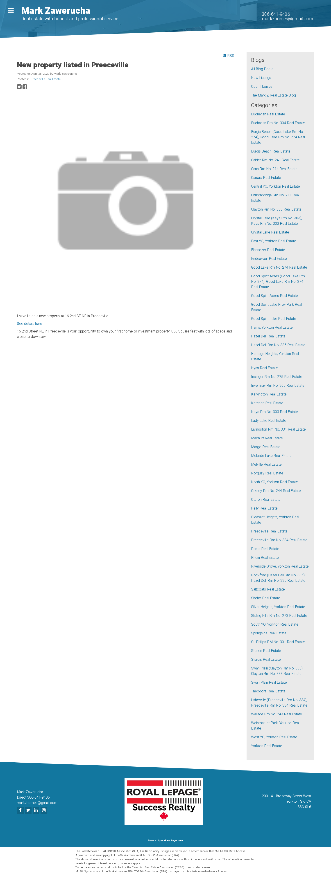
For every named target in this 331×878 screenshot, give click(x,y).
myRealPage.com (172, 840)
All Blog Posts (262, 69)
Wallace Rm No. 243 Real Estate (276, 714)
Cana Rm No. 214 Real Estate (274, 169)
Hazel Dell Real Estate (268, 336)
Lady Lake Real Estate (268, 420)
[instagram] (44, 810)
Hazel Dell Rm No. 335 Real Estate (278, 345)
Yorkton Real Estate (266, 746)
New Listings (261, 78)
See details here (29, 323)
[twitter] (29, 810)
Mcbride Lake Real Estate (271, 455)
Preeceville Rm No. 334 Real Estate (279, 540)
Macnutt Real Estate (267, 438)
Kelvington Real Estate (269, 394)
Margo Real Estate (265, 447)
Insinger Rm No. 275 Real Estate (276, 376)
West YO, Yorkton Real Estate (274, 737)
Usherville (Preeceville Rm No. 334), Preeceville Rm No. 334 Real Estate (279, 702)
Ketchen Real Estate (267, 403)
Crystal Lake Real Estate (270, 232)
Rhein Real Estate (265, 557)
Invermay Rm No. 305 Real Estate (277, 385)
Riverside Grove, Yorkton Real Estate (280, 566)
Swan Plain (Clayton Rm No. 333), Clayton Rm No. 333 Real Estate (277, 671)
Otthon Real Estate (266, 499)
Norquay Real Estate (267, 473)
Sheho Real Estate (265, 598)
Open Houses (261, 86)
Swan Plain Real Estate (269, 682)
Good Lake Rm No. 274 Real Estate (279, 267)
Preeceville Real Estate (45, 79)
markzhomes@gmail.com (287, 19)
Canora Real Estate (266, 177)
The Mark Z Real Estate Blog (273, 95)
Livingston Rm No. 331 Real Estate (278, 429)
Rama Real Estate (265, 549)
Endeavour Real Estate (269, 258)
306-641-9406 (276, 14)
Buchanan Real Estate (268, 114)
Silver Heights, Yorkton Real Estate (278, 607)
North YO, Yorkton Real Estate (274, 482)
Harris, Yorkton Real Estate (272, 327)
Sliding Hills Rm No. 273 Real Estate (279, 615)
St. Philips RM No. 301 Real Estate (278, 642)
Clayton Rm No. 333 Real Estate (276, 209)
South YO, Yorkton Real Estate (274, 624)
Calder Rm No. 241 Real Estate (275, 160)
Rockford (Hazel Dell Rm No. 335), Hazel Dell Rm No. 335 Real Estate (278, 578)
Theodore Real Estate (268, 691)
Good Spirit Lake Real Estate (273, 318)
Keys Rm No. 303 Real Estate (274, 412)
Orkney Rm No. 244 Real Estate (276, 491)
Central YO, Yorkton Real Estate (275, 186)
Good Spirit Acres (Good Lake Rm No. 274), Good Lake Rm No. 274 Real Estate (278, 282)
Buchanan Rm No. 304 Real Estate (278, 123)
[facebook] (21, 810)
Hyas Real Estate (264, 368)
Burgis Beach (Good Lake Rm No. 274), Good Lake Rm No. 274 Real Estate (278, 137)
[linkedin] (37, 810)
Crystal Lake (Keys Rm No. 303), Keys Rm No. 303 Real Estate (276, 221)
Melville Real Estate (266, 464)
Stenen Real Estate (266, 650)
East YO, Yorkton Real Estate (273, 241)
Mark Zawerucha (55, 11)
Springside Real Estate (268, 633)
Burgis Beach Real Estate (270, 151)
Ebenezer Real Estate (268, 250)
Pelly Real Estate (264, 508)
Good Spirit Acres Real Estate (274, 296)
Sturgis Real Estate (266, 659)
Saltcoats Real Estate (268, 589)
